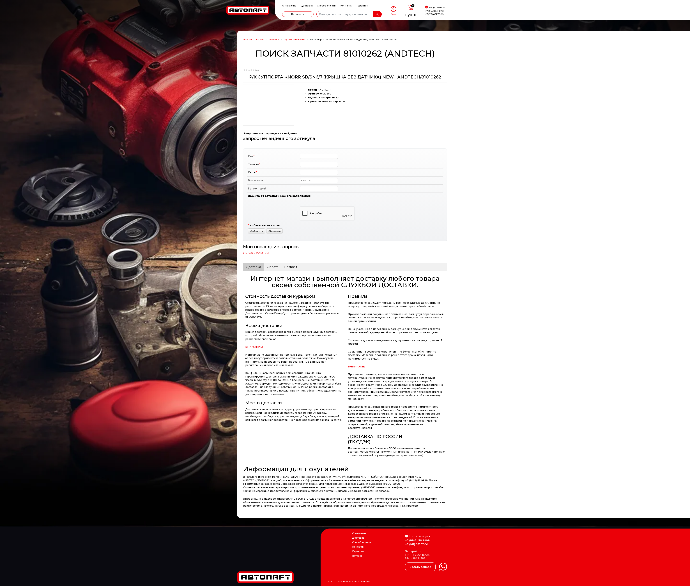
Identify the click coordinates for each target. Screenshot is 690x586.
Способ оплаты (326, 5)
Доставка (307, 5)
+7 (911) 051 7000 (434, 14)
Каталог (296, 14)
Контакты (346, 5)
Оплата (273, 267)
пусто (410, 15)
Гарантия (362, 5)
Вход (393, 14)
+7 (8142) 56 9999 (434, 11)
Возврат (290, 267)
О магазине (289, 5)
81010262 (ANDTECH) (257, 252)
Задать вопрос (420, 567)
